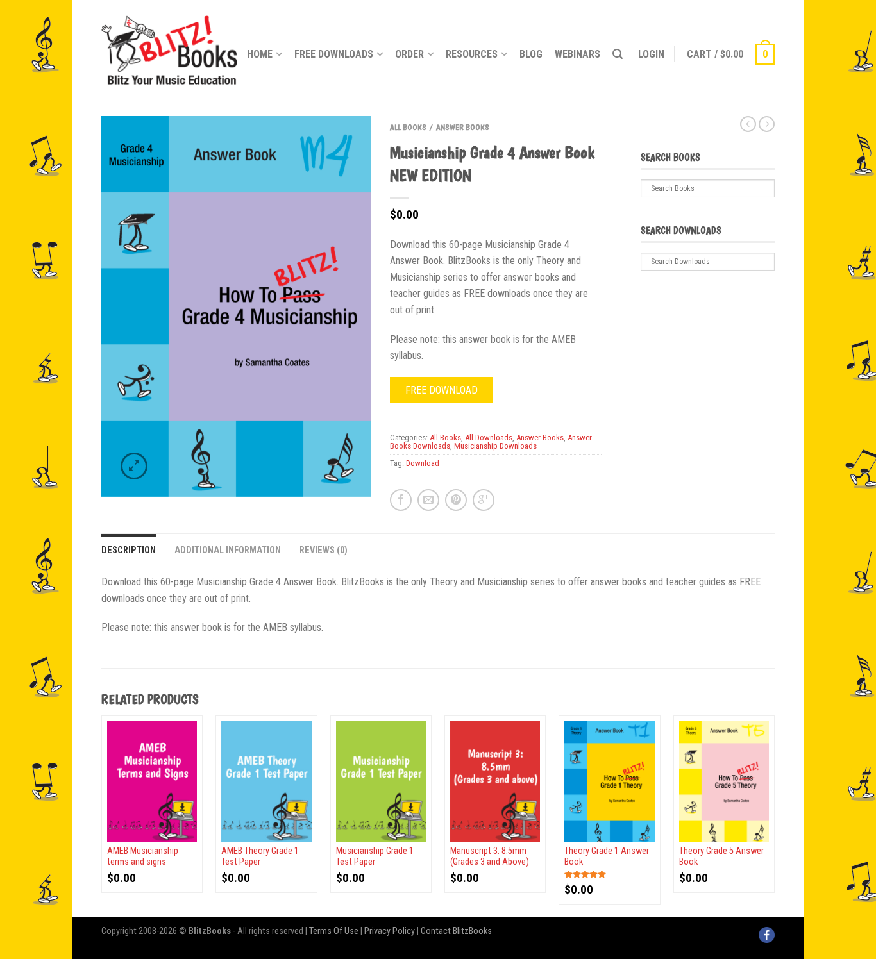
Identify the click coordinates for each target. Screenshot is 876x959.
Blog (531, 54)
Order (409, 54)
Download (422, 463)
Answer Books (462, 127)
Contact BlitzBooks (456, 931)
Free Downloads (333, 54)
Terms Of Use (333, 931)
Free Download (441, 390)
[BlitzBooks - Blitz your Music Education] (169, 48)
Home (260, 54)
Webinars (577, 54)
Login (651, 54)
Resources (472, 54)
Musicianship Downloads (495, 446)
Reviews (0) (323, 550)
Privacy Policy (389, 931)
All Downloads (488, 437)
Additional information (227, 550)
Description (128, 550)
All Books (408, 127)
